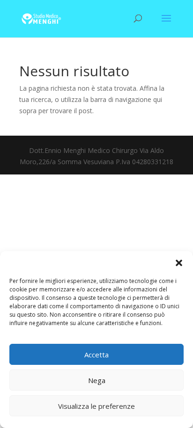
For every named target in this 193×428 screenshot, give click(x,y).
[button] (179, 263)
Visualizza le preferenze (96, 406)
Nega (96, 380)
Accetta (96, 354)
